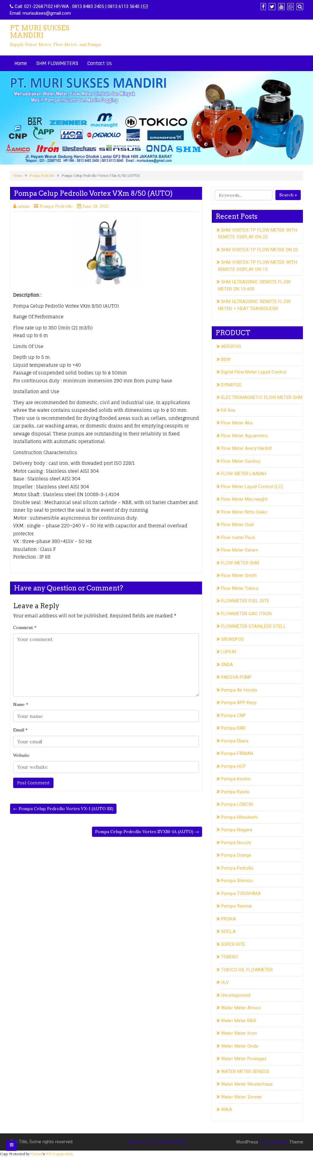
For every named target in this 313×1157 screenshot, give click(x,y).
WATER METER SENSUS (245, 1071)
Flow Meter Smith (239, 575)
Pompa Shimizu (237, 880)
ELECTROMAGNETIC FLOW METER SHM (261, 397)
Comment (24, 627)
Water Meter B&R (238, 1020)
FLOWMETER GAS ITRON (246, 613)
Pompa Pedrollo (42, 175)
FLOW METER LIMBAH (243, 473)
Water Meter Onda (239, 1046)
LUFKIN (228, 651)
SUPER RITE (233, 944)
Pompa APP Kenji (238, 702)
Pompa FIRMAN (237, 753)
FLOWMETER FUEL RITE (245, 601)
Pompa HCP (233, 766)
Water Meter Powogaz (244, 1058)
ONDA (227, 664)
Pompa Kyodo (235, 792)
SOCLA (228, 931)
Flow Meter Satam (239, 550)
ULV (225, 982)
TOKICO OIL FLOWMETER (247, 970)
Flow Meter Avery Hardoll (246, 448)
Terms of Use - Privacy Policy (156, 1141)
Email (20, 730)
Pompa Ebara (234, 741)
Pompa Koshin (236, 779)
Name (20, 704)
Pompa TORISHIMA (241, 893)
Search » (288, 195)
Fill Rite (228, 410)
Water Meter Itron (239, 1033)
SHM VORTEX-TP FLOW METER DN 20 (259, 249)
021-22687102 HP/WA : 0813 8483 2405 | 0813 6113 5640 (81, 6)
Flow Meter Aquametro (244, 435)
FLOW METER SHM (240, 563)
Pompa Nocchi (236, 842)
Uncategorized (235, 995)
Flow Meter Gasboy (240, 461)
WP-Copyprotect (59, 1154)
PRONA (228, 919)
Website (21, 755)
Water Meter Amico (241, 1008)
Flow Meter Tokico (240, 588)
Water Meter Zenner (241, 1097)
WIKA (226, 1109)
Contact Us (99, 63)
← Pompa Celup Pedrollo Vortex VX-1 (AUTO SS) (63, 808)
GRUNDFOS (232, 639)
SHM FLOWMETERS (57, 63)
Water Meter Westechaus (247, 1084)
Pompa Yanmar (236, 906)
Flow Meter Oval (237, 524)
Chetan (36, 1154)
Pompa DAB (233, 728)
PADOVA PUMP (236, 677)
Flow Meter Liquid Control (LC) (252, 486)
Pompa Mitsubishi (239, 817)
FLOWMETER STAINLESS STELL (253, 626)
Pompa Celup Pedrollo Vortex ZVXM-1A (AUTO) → (147, 831)
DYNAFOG (231, 385)
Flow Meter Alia (236, 423)
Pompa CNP (233, 715)
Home (20, 63)
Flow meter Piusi (238, 537)
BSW (225, 359)
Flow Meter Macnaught (244, 499)
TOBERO (229, 957)
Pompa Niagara (236, 830)
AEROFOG (231, 346)
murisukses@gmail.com (47, 13)
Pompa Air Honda (239, 690)
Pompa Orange (236, 855)
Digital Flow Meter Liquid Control (253, 372)
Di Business (275, 1142)
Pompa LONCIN (237, 804)
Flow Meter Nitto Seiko (244, 512)
